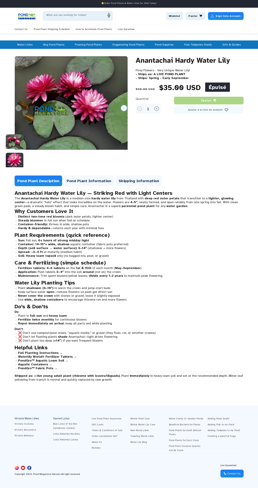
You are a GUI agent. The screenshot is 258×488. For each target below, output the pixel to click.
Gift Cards (97, 424)
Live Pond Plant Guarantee (106, 418)
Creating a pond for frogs (222, 436)
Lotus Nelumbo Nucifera (66, 433)
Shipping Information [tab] (139, 180)
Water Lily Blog (138, 442)
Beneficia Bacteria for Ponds (184, 424)
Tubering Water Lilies (142, 436)
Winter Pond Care (140, 418)
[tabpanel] (129, 286)
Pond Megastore (42, 474)
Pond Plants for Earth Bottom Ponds (185, 432)
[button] (25, 44)
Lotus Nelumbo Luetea (65, 439)
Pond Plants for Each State (184, 440)
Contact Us (234, 473)
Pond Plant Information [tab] (89, 180)
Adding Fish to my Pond (221, 424)
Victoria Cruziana (24, 423)
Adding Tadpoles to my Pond (224, 430)
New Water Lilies (139, 430)
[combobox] (78, 15)
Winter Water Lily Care (142, 424)
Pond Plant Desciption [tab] (38, 180)
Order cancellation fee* (105, 436)
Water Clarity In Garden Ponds (186, 418)
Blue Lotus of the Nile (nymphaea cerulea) (65, 425)
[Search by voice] (109, 15)
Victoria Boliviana (24, 435)
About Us (97, 442)
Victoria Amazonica (25, 429)
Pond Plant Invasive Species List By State (184, 448)
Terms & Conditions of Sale (107, 430)
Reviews (96, 447)
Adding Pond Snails (218, 418)
